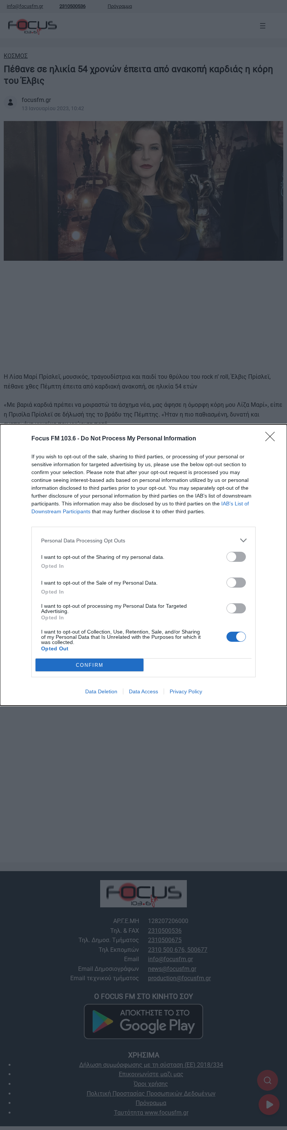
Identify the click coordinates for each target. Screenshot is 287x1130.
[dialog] (143, 565)
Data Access (143, 691)
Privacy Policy (186, 691)
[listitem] (143, 540)
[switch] (236, 557)
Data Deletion (101, 691)
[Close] (272, 439)
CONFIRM (90, 665)
